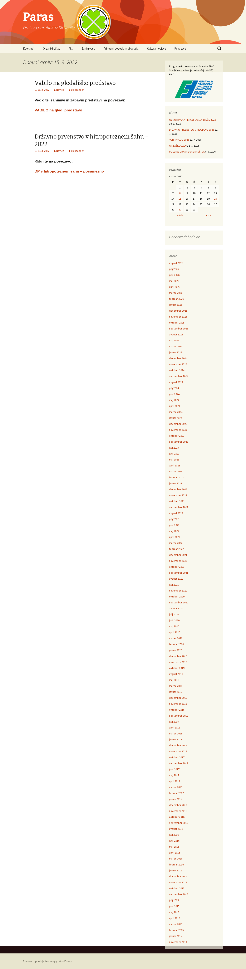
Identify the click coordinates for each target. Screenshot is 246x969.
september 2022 (178, 507)
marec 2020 (175, 638)
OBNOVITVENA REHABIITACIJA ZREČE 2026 (192, 119)
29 (180, 210)
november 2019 (178, 662)
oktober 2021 (176, 566)
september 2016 (178, 823)
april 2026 (174, 287)
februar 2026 (176, 298)
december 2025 (178, 310)
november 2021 (178, 560)
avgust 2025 (176, 334)
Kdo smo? (29, 48)
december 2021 (178, 555)
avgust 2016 (176, 828)
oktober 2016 (176, 817)
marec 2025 (175, 346)
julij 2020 (174, 614)
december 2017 (178, 745)
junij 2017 (174, 769)
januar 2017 (175, 799)
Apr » (208, 215)
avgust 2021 (176, 578)
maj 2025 (174, 340)
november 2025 (178, 316)
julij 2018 (174, 721)
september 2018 (178, 715)
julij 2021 (174, 584)
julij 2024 (174, 388)
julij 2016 (174, 834)
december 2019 (178, 656)
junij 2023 (174, 453)
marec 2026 (175, 293)
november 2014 (178, 942)
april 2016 (174, 852)
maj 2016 (174, 846)
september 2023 (178, 441)
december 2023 (178, 424)
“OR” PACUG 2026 (179, 139)
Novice (60, 89)
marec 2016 (175, 858)
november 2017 (178, 751)
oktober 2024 (176, 370)
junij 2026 (174, 275)
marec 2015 (175, 924)
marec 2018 (175, 733)
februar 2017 (176, 793)
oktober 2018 (176, 709)
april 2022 (174, 537)
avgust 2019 (176, 674)
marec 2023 (175, 471)
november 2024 (178, 364)
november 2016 (178, 811)
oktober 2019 (176, 668)
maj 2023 (174, 459)
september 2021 (178, 572)
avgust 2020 (176, 608)
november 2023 (178, 429)
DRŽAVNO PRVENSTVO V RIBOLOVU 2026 (191, 129)
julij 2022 (174, 519)
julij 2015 (174, 900)
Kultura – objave (156, 48)
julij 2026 (174, 269)
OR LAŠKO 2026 (178, 145)
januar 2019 (175, 692)
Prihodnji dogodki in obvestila (121, 48)
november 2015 (178, 882)
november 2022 (178, 495)
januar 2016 (175, 870)
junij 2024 (174, 394)
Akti (71, 48)
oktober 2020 (176, 596)
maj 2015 (174, 912)
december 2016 (178, 805)
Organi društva (51, 48)
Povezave (180, 48)
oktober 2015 (176, 888)
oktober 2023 (176, 435)
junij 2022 (174, 525)
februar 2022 (176, 549)
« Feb (180, 215)
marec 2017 (175, 787)
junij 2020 (174, 620)
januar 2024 (175, 418)
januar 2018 (175, 739)
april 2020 (174, 632)
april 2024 (174, 406)
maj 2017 (174, 775)
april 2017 (174, 781)
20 (215, 198)
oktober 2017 (176, 757)
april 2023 (174, 465)
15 (180, 198)
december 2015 (178, 876)
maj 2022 (174, 531)
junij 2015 (174, 906)
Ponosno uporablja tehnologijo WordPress (47, 961)
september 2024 (178, 376)
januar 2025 (175, 352)
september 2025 (178, 328)
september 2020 (178, 602)
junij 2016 (174, 840)
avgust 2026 (176, 263)
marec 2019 (175, 686)
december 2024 (178, 358)
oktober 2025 (176, 322)
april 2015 (174, 918)
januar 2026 (175, 304)
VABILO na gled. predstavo (58, 110)
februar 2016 (176, 864)
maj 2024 (174, 400)
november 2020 (178, 590)
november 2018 (178, 703)
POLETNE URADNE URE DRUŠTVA (187, 151)
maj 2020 (174, 626)
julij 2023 (174, 447)
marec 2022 (175, 543)
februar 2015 (176, 930)
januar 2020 (175, 650)
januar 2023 (175, 483)
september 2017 (178, 763)
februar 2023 (176, 477)
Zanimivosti (88, 48)
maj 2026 (174, 281)
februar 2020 (176, 644)
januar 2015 (175, 936)
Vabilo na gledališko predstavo (75, 83)
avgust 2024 (176, 382)
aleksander (77, 89)
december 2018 (178, 697)
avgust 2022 (176, 513)
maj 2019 (174, 680)
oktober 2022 (176, 501)
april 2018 (174, 727)
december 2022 (178, 489)
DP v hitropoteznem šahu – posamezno (69, 171)
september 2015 (178, 894)
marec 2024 (175, 412)
